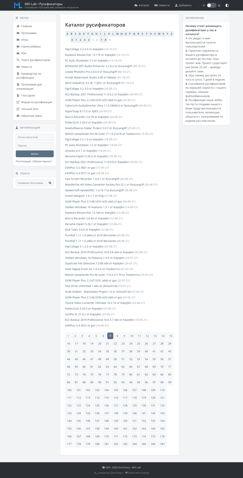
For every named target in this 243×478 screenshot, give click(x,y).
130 (143, 405)
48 (99, 359)
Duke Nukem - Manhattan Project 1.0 (88, 291)
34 (99, 351)
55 (154, 359)
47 (91, 359)
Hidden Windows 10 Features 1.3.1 (87, 207)
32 (84, 351)
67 (138, 366)
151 (134, 421)
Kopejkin (98, 49)
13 (155, 336)
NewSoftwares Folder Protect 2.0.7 (87, 128)
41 (154, 351)
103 (97, 390)
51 (123, 359)
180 (97, 444)
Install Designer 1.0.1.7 (79, 196)
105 (116, 390)
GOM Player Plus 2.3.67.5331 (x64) (86, 280)
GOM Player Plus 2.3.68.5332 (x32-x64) (89, 201)
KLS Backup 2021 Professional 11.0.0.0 (89, 162)
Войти (34, 154)
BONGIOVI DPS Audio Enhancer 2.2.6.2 (89, 66)
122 (69, 405)
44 (68, 359)
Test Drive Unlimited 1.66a (82, 286)
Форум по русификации (36, 102)
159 (106, 428)
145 (78, 421)
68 (146, 366)
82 (146, 374)
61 (91, 366)
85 (169, 374)
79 (123, 374)
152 (143, 421)
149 (116, 421)
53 (138, 359)
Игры (24, 39)
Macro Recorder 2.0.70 (79, 117)
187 (162, 444)
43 (169, 351)
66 (130, 366)
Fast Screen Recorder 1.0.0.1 (83, 179)
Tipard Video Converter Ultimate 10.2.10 (90, 303)
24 (130, 343)
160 (116, 428)
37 (123, 351)
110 (162, 390)
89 (91, 382)
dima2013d (110, 286)
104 (106, 390)
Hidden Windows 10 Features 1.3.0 (87, 258)
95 (138, 382)
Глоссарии (28, 95)
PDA (23, 53)
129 (134, 405)
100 (69, 390)
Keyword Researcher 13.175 (82, 55)
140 (134, 413)
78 (115, 374)
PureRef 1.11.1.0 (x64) (78, 235)
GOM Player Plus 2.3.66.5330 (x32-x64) (89, 297)
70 (161, 366)
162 (134, 428)
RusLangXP (125, 66)
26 (146, 343)
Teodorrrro (133, 134)
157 (88, 428)
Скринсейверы (31, 46)
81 (138, 374)
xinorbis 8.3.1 (73, 150)
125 (97, 405)
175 (153, 436)
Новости (164, 5)
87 (76, 382)
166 (69, 436)
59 (76, 366)
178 (78, 444)
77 (107, 374)
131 (153, 405)
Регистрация (23, 161)
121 (162, 397)
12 (147, 336)
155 (69, 428)
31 (76, 351)
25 (138, 343)
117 (125, 397)
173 (134, 436)
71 (169, 366)
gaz (120, 100)
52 (130, 359)
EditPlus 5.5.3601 (76, 167)
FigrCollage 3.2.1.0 (76, 139)
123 (78, 405)
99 (169, 382)
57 (169, 359)
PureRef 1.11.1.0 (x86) (78, 241)
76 (99, 374)
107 (134, 390)
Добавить (185, 5)
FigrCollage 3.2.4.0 (76, 49)
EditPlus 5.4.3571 (76, 173)
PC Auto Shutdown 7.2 (79, 145)
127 (116, 405)
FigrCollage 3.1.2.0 (76, 246)
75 (91, 374)
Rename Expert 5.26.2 (79, 156)
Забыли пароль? (42, 161)
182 (116, 444)
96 (146, 382)
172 (125, 436)
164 (153, 428)
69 (154, 366)
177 (69, 444)
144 (69, 421)
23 (123, 343)
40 (146, 351)
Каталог (144, 5)
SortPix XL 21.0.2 (75, 314)
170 (106, 436)
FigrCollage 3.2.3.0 (76, 88)
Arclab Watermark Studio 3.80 (84, 77)
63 (107, 366)
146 (88, 421)
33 (91, 351)
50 (115, 359)
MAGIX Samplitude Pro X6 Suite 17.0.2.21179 (93, 275)
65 (123, 366)
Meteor (112, 77)
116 (116, 397)
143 (162, 413)
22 (115, 343)
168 (88, 436)
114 (97, 397)
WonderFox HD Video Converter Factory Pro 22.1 (95, 184)
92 (115, 382)
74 (84, 374)
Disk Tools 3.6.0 (75, 229)
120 (153, 397)
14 (162, 336)
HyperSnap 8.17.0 (76, 111)
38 (130, 351)
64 (115, 366)
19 (91, 343)
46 (84, 359)
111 (69, 397)
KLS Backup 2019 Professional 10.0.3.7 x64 (92, 320)
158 (97, 428)
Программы (29, 33)
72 (68, 374)
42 (161, 351)
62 (99, 366)
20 (99, 343)
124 (88, 405)
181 (106, 444)
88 (84, 382)
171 (116, 436)
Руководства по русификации (28, 76)
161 (125, 428)
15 (170, 336)
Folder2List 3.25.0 (76, 308)
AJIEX (95, 111)
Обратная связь (31, 116)
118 (134, 397)
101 (78, 390)
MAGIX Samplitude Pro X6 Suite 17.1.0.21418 (93, 134)
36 (115, 351)
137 (106, 413)
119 (143, 397)
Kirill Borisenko (106, 235)
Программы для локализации (29, 86)
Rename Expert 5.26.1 (79, 224)
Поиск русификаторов (35, 60)
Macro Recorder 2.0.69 (79, 218)
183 (125, 444)
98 (161, 382)
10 (131, 336)
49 (107, 359)
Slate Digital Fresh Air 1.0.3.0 (83, 269)
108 (143, 390)
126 (106, 405)
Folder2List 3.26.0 (76, 122)
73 (76, 374)
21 (107, 343)
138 (116, 413)
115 (106, 397)
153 (153, 421)
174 (143, 436)
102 (88, 390)
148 (106, 421)
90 (99, 382)
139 (125, 413)
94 (130, 382)
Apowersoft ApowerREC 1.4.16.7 (85, 190)
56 (161, 359)
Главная (26, 26)
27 (154, 343)
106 (125, 390)
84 (161, 374)
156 (78, 428)
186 (153, 444)
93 (123, 382)
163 (143, 428)
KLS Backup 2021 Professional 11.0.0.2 (89, 94)
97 (154, 382)
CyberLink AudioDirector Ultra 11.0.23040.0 (92, 105)
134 (78, 413)
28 (161, 343)
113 (88, 397)
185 (143, 444)
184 (134, 444)
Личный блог (30, 109)
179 (88, 444)
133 (69, 413)
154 (162, 421)
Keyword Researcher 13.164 (82, 212)
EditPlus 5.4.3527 (76, 325)
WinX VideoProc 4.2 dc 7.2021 (83, 83)
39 (138, 351)
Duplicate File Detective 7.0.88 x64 (86, 263)
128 (125, 405)
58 (68, 366)
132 (162, 405)
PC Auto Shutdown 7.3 (79, 60)
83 (154, 374)
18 (84, 343)
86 (68, 382)
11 (139, 336)
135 (88, 413)
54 (146, 359)
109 (153, 390)
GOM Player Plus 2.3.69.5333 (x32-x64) (89, 100)
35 (107, 351)
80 (130, 374)
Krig (101, 196)
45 (76, 359)
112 (78, 397)
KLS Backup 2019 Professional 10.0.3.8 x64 (92, 252)
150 (125, 421)
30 (68, 351)
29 (169, 343)
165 (162, 428)
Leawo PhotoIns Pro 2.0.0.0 (82, 71)
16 (68, 343)
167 (78, 436)
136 (97, 413)
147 (97, 421)
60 (84, 366)
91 (107, 382)
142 (153, 413)
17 (76, 343)
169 (97, 436)
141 (143, 413)
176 (162, 436)
